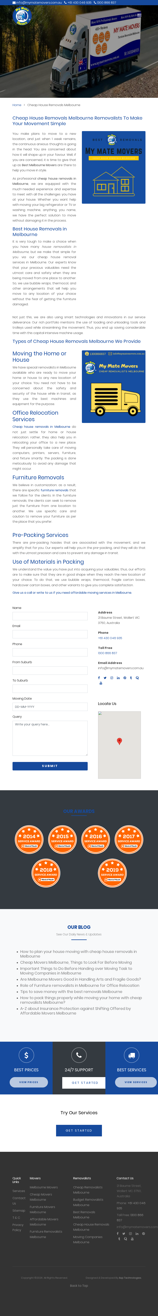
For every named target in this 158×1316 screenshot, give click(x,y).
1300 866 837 (107, 653)
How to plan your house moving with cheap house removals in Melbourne (78, 954)
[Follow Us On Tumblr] (131, 678)
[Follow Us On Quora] (137, 678)
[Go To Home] (73, 15)
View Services (136, 1082)
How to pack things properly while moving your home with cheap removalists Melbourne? (81, 1000)
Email (16, 626)
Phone (17, 644)
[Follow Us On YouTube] (100, 683)
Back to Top (79, 1285)
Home (17, 105)
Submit (50, 766)
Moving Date (22, 698)
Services (19, 1191)
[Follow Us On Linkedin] (118, 678)
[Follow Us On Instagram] (112, 678)
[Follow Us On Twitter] (105, 678)
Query (17, 716)
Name (17, 608)
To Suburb (20, 680)
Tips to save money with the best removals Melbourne (71, 991)
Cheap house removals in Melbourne (41, 426)
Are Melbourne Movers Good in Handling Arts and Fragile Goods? (80, 979)
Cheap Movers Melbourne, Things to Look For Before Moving (76, 962)
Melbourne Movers (44, 1187)
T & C (16, 1218)
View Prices (28, 1082)
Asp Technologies (130, 1277)
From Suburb (22, 662)
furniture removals (55, 490)
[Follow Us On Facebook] (99, 678)
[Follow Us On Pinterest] (125, 678)
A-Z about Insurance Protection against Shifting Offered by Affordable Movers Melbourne (75, 1011)
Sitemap (19, 1210)
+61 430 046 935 (110, 638)
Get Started (85, 1083)
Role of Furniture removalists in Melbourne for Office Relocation (79, 985)
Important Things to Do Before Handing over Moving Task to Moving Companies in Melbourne (76, 971)
